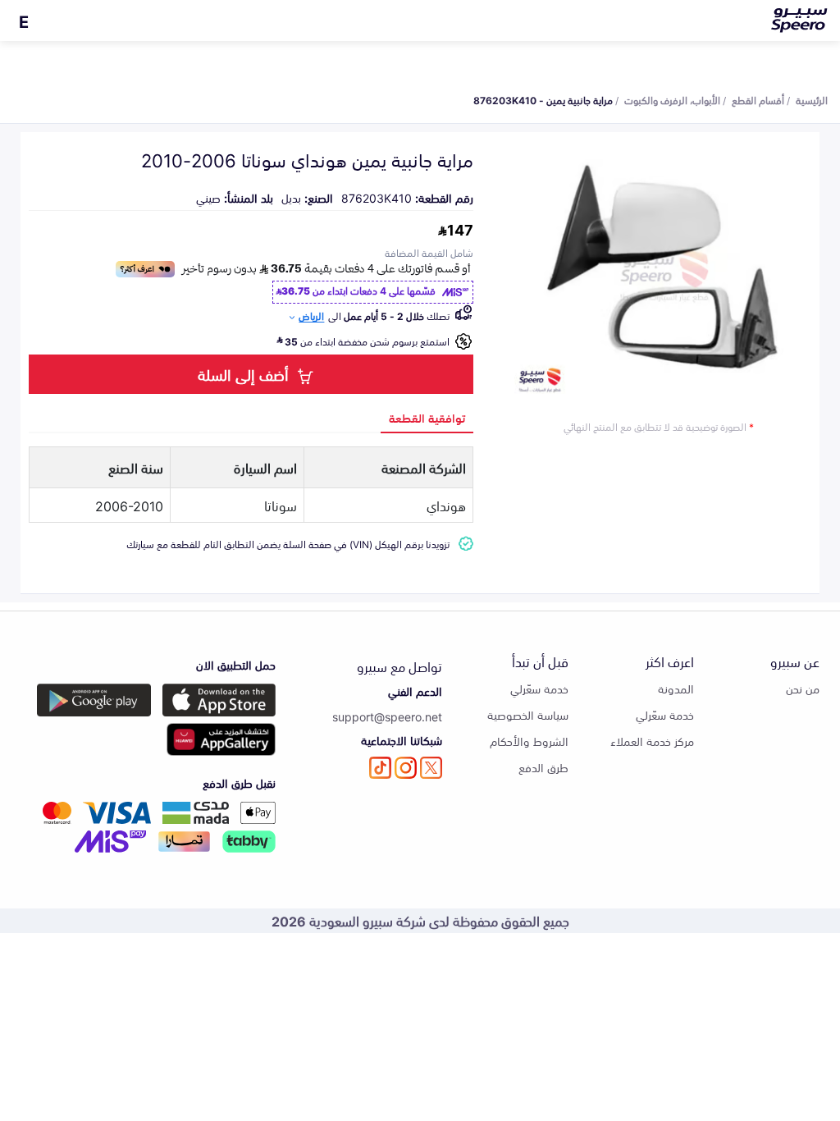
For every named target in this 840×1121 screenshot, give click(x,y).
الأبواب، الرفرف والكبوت (672, 99)
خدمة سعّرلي (665, 714)
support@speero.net (387, 716)
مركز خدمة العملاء (652, 740)
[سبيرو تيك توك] (380, 768)
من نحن (802, 688)
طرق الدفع (543, 767)
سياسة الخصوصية (527, 714)
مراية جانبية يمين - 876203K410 (543, 99)
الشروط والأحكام (529, 740)
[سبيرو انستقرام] (406, 768)
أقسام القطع (758, 99)
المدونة (676, 688)
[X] (431, 768)
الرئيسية (812, 99)
